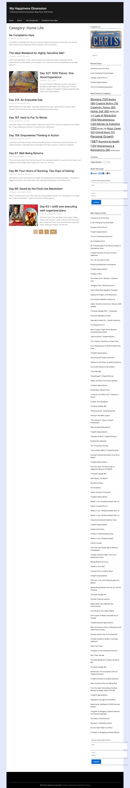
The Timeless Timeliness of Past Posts (104, 341)
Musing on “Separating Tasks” (101, 723)
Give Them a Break (97, 655)
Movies (102, 128)
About (19, 20)
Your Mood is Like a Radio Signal (102, 611)
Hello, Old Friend (96, 646)
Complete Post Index (50, 20)
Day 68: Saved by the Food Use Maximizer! (36, 188)
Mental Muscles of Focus (99, 562)
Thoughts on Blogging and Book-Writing (104, 732)
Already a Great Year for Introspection (104, 634)
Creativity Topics (102, 107)
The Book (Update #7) (98, 595)
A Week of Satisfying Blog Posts (101, 534)
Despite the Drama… (97, 529)
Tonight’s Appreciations (98, 82)
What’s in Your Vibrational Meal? (101, 538)
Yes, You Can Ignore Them (100, 260)
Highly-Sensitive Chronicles (100, 492)
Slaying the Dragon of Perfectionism (103, 295)
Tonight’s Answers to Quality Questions (104, 679)
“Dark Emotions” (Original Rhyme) (102, 337)
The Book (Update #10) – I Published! (103, 311)
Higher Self (99, 111)
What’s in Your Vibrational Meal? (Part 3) (104, 511)
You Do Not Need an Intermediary (102, 367)
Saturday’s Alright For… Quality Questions (105, 320)
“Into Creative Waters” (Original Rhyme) (104, 450)
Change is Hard (96, 274)
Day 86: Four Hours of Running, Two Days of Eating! (41, 170)
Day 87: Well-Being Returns (26, 153)
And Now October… (97, 483)
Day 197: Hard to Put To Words (28, 117)
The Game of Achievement (100, 718)
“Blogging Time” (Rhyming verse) (102, 285)
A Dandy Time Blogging (98, 402)
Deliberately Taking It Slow (100, 390)
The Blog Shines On (97, 325)
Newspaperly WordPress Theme (79, 785)
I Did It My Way (95, 371)
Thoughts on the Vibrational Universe (103, 651)
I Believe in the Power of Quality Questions (105, 362)
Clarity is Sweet (96, 543)
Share (95, 173)
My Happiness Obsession (28, 8)
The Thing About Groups (99, 446)
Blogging (99, 99)
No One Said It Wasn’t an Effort (101, 728)
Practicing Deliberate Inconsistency (103, 264)
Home (11, 20)
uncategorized (115, 150)
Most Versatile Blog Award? (100, 427)
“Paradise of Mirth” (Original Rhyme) (103, 436)
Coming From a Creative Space (101, 571)
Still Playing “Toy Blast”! (99, 478)
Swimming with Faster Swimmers (102, 358)
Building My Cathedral (98, 441)
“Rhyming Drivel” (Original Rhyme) (102, 411)
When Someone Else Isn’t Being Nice (103, 683)
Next (53, 232)
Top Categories (32, 20)
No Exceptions (95, 488)
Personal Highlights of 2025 (100, 316)
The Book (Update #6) (98, 667)
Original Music (105, 132)
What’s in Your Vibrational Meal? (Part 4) (104, 501)
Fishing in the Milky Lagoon (100, 415)
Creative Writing (107, 103)
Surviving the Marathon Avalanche (102, 299)
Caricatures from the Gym (99, 68)
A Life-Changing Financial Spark (102, 73)
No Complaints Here (21, 35)
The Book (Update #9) (98, 406)
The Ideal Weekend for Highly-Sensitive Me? (36, 53)
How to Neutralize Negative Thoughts (104, 290)
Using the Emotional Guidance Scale (103, 520)
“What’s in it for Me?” (97, 566)
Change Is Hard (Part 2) (98, 78)
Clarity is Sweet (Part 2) (99, 506)
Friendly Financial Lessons (100, 599)
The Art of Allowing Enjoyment (101, 87)
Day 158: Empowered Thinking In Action (34, 135)
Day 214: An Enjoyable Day (26, 99)
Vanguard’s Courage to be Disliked (102, 700)
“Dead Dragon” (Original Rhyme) (102, 376)
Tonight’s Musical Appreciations (101, 623)
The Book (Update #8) (98, 474)
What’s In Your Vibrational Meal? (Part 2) (104, 515)
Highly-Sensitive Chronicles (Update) (103, 381)
